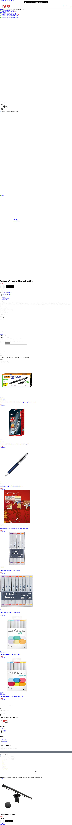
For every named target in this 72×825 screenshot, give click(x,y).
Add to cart (9, 821)
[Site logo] (5, 9)
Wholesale (17, 220)
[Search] (61, 6)
